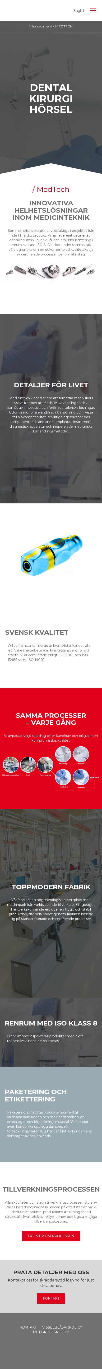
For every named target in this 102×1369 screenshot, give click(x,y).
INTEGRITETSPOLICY (51, 1332)
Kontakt (51, 1298)
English (79, 11)
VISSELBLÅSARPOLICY (62, 1327)
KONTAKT (28, 1327)
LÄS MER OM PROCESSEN (51, 1236)
